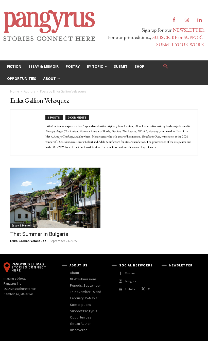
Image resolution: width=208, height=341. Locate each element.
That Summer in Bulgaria (39, 234)
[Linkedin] (199, 20)
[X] (143, 289)
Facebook (130, 273)
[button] (166, 66)
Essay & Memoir (22, 225)
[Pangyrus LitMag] (52, 25)
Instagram (130, 281)
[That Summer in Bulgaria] (55, 198)
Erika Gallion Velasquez (28, 241)
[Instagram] (187, 20)
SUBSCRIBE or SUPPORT (178, 37)
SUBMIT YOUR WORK (180, 44)
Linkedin (130, 289)
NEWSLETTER (188, 30)
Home (14, 91)
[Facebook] (174, 20)
